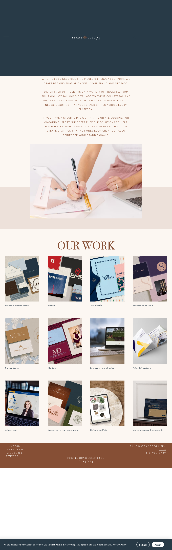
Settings (143, 544)
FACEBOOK (14, 453)
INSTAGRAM (15, 449)
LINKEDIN (13, 446)
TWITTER (12, 456)
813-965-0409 (156, 453)
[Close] (168, 544)
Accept (158, 544)
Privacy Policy (86, 461)
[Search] (134, 37)
